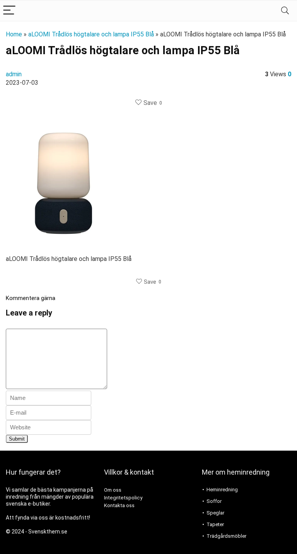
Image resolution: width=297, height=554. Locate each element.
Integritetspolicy (123, 498)
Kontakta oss (119, 505)
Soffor (214, 501)
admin (14, 74)
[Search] (285, 10)
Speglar (215, 513)
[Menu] (9, 10)
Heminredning (222, 489)
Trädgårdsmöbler (226, 536)
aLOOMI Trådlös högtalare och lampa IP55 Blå (91, 34)
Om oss (112, 490)
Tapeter (215, 524)
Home (14, 34)
